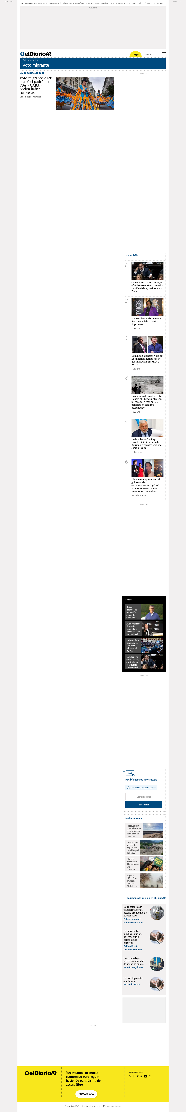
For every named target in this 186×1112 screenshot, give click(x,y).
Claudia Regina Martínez (30, 97)
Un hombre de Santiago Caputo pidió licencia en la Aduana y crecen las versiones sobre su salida (147, 443)
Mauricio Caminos (139, 495)
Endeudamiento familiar (77, 3)
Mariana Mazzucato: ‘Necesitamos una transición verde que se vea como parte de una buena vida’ (132, 864)
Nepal (139, 3)
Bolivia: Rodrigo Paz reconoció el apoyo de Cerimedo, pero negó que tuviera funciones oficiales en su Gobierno (132, 612)
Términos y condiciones (112, 1106)
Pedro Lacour (137, 452)
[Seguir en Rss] (150, 1076)
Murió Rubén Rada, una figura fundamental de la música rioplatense (147, 321)
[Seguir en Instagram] (141, 1076)
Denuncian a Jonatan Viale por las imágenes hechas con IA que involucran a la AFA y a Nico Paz (147, 360)
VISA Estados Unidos (123, 3)
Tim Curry (159, 3)
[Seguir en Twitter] (130, 1076)
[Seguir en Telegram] (137, 1076)
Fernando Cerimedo (55, 3)
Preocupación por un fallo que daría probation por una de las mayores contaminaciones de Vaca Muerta (134, 831)
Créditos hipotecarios (93, 3)
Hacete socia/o (135, 55)
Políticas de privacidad (91, 1106)
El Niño (133, 3)
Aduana (65, 3)
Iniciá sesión (149, 55)
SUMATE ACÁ (86, 1094)
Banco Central (42, 3)
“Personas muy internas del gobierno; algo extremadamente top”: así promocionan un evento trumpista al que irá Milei (146, 485)
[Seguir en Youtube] (145, 1076)
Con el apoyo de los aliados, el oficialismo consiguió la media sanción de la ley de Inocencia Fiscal (147, 287)
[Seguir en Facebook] (134, 1076)
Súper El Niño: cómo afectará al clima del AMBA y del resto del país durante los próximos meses (132, 880)
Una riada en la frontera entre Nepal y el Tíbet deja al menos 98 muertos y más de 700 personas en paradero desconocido (147, 401)
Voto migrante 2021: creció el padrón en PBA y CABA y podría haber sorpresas (36, 85)
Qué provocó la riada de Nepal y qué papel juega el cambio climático (133, 847)
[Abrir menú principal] (164, 53)
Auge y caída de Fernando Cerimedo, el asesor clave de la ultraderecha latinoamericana (133, 629)
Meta (153, 3)
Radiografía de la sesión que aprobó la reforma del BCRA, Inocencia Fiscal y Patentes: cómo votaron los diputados (132, 645)
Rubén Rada (146, 3)
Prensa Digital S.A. (72, 1106)
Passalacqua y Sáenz (107, 3)
